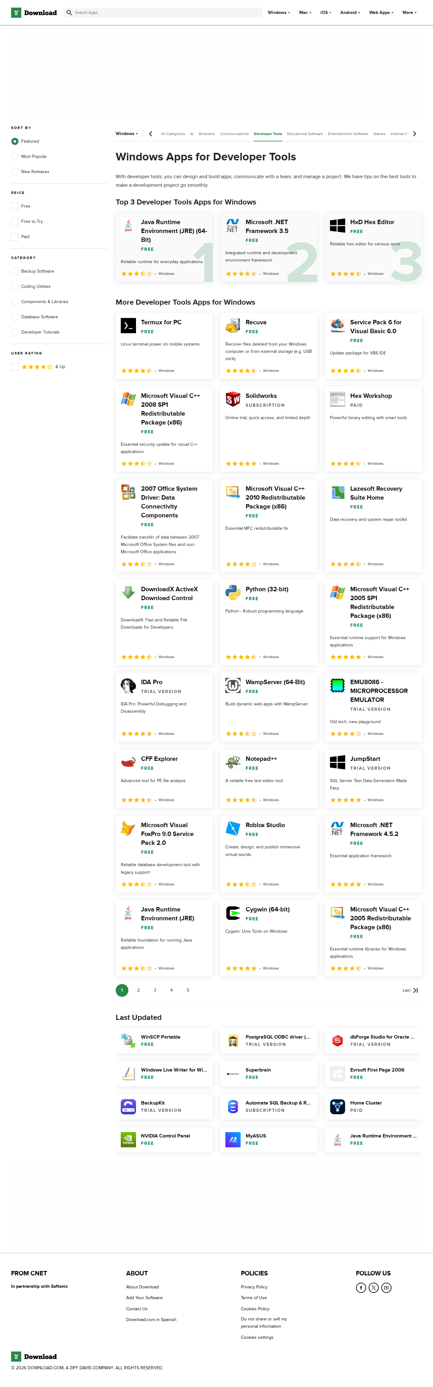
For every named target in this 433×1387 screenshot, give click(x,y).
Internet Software (405, 134)
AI (192, 134)
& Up (60, 366)
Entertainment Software (348, 134)
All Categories (173, 134)
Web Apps (379, 12)
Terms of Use (254, 1298)
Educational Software (305, 134)
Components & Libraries (44, 301)
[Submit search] (69, 13)
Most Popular (34, 156)
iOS (324, 12)
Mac (303, 12)
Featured (30, 141)
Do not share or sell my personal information (264, 1323)
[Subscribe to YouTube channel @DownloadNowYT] (386, 1288)
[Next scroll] (414, 133)
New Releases (35, 171)
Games (379, 134)
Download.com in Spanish (151, 1320)
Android (348, 12)
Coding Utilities (36, 286)
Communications (234, 134)
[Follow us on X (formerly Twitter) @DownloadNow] (374, 1288)
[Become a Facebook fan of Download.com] (361, 1288)
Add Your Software (144, 1298)
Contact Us (137, 1309)
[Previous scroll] (150, 133)
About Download (142, 1287)
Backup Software (37, 271)
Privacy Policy (254, 1287)
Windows (277, 12)
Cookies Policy (255, 1309)
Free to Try (32, 221)
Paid (25, 236)
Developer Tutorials (40, 332)
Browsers (207, 134)
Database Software (39, 317)
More (408, 12)
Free (25, 206)
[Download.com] (34, 13)
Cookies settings (257, 1337)
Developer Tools (268, 134)
